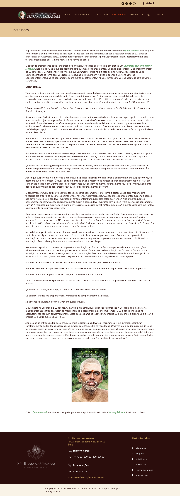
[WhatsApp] (134, 3)
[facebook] (122, 3)
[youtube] (126, 3)
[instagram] (130, 3)
